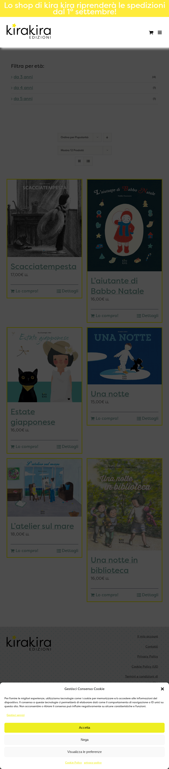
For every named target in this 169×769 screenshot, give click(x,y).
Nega (84, 739)
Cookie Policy (73, 762)
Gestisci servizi (16, 715)
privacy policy (93, 762)
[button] (162, 689)
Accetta (84, 727)
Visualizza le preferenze (84, 752)
